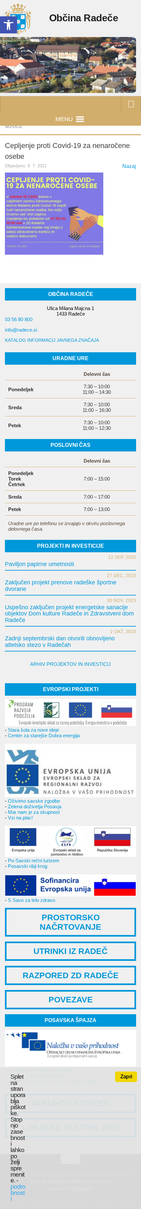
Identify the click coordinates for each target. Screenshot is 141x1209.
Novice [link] (13, 126)
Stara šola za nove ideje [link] (33, 730)
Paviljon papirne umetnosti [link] (39, 564)
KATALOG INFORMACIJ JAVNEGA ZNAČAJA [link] (52, 340)
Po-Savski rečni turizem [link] (33, 860)
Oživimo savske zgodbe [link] (34, 801)
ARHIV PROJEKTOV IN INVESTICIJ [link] (70, 664)
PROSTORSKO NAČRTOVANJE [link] (70, 922)
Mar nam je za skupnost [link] (34, 812)
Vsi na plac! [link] (20, 817)
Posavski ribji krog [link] (27, 866)
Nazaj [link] (129, 166)
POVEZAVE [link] (71, 999)
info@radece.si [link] (21, 330)
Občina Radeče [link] (83, 17)
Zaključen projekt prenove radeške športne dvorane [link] (60, 585)
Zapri (126, 1076)
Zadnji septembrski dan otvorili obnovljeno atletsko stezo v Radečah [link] (60, 641)
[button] (64, 119)
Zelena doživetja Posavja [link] (34, 806)
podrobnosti (17, 1192)
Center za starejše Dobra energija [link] (44, 735)
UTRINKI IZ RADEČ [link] (70, 951)
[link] (8, 24)
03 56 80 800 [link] (18, 319)
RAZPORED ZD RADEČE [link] (71, 975)
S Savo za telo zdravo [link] (31, 900)
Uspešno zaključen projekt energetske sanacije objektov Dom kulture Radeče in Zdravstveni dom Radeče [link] (69, 614)
